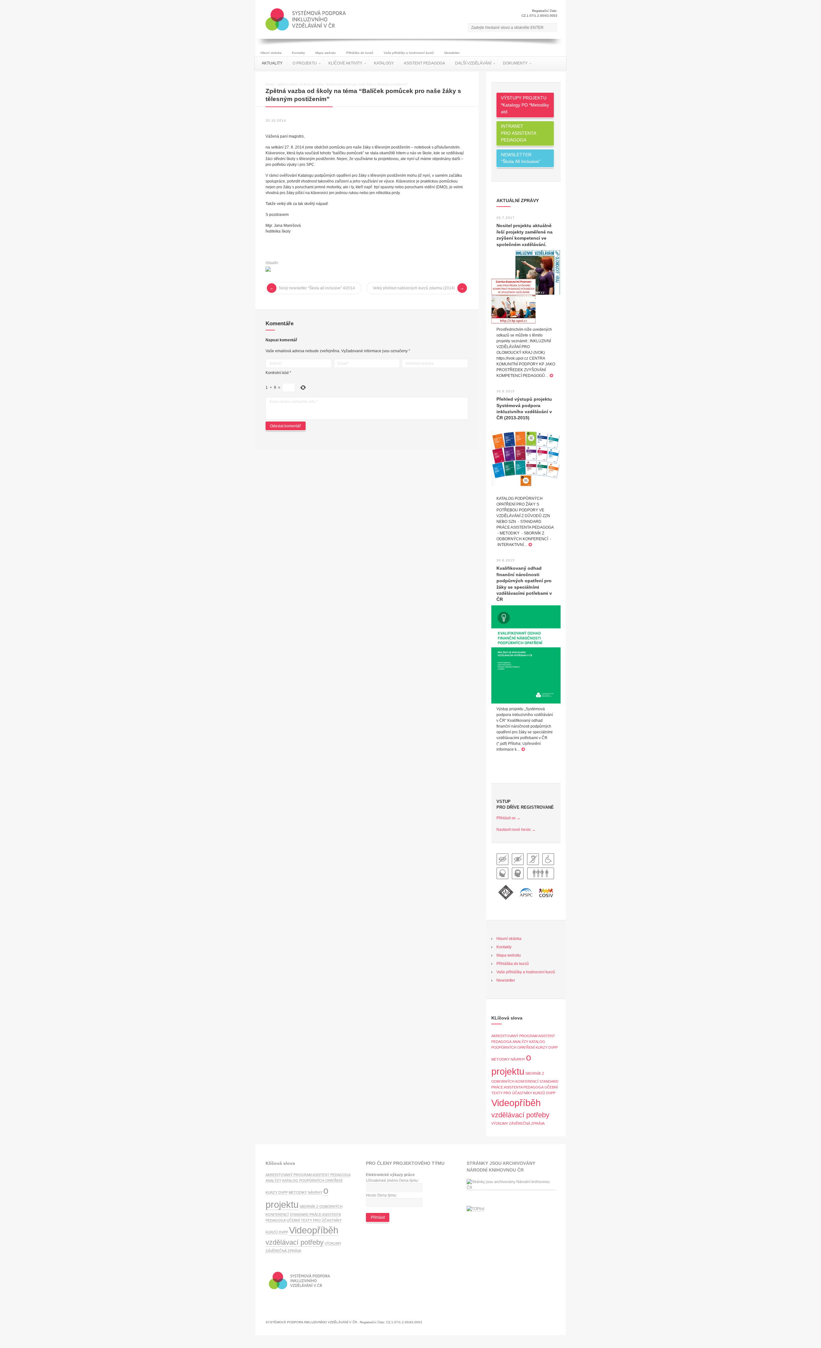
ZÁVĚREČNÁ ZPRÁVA (527, 1123)
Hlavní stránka (271, 53)
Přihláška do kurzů (359, 53)
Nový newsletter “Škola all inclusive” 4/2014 (317, 288)
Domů (270, 84)
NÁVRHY (518, 1059)
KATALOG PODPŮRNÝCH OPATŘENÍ (312, 1180)
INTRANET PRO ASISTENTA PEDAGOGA (518, 133)
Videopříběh (516, 1102)
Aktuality (272, 262)
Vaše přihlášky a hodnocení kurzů (409, 53)
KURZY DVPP (547, 1047)
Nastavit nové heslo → (516, 829)
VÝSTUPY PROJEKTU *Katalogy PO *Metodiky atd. (525, 104)
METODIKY (500, 1059)
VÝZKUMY (499, 1123)
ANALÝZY (520, 1042)
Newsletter (452, 53)
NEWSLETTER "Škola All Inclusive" (520, 158)
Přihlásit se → (508, 818)
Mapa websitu (325, 53)
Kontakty (298, 53)
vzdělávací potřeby (520, 1115)
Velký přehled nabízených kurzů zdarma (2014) (414, 288)
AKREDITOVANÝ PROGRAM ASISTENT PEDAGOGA (308, 1175)
